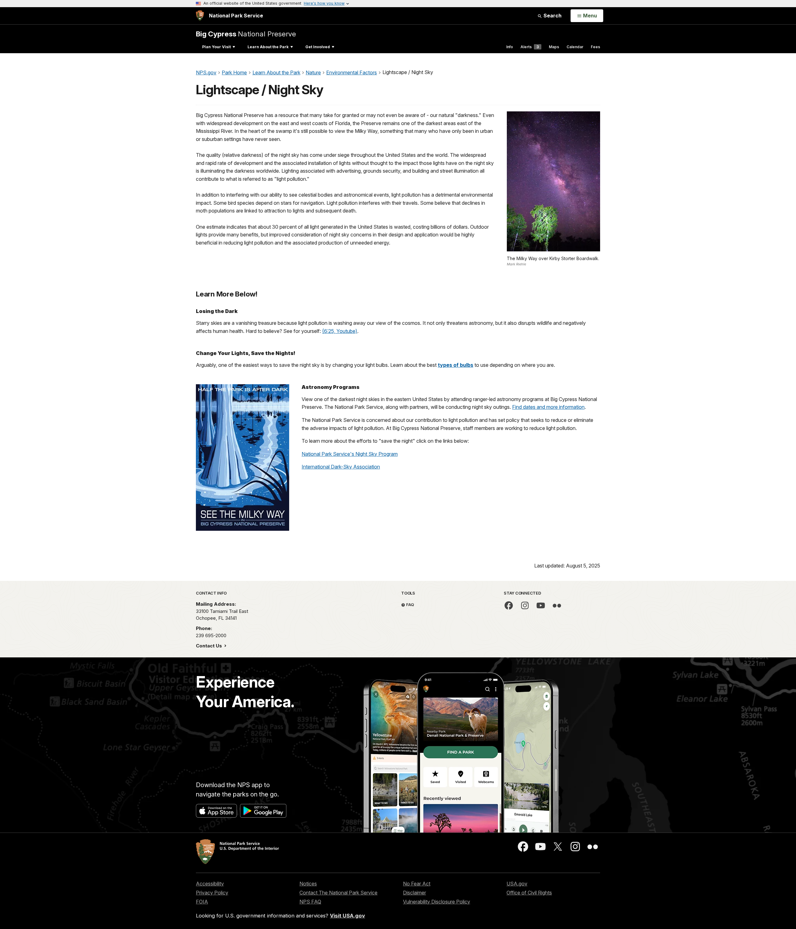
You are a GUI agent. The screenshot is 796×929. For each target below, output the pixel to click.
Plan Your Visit (216, 46)
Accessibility (210, 883)
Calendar (575, 46)
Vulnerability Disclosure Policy (436, 902)
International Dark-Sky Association (341, 467)
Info (509, 46)
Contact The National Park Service (338, 892)
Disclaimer (414, 892)
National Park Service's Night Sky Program (350, 454)
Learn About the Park (268, 46)
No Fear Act (416, 883)
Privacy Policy (212, 892)
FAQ (409, 604)
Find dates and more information (548, 407)
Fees (595, 46)
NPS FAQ (310, 902)
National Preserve (246, 34)
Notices (308, 883)
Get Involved (317, 46)
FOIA (202, 902)
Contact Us (209, 646)
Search (552, 15)
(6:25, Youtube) (339, 331)
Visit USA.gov (347, 916)
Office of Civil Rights (529, 892)
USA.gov (517, 883)
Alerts (530, 46)
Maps (554, 46)
